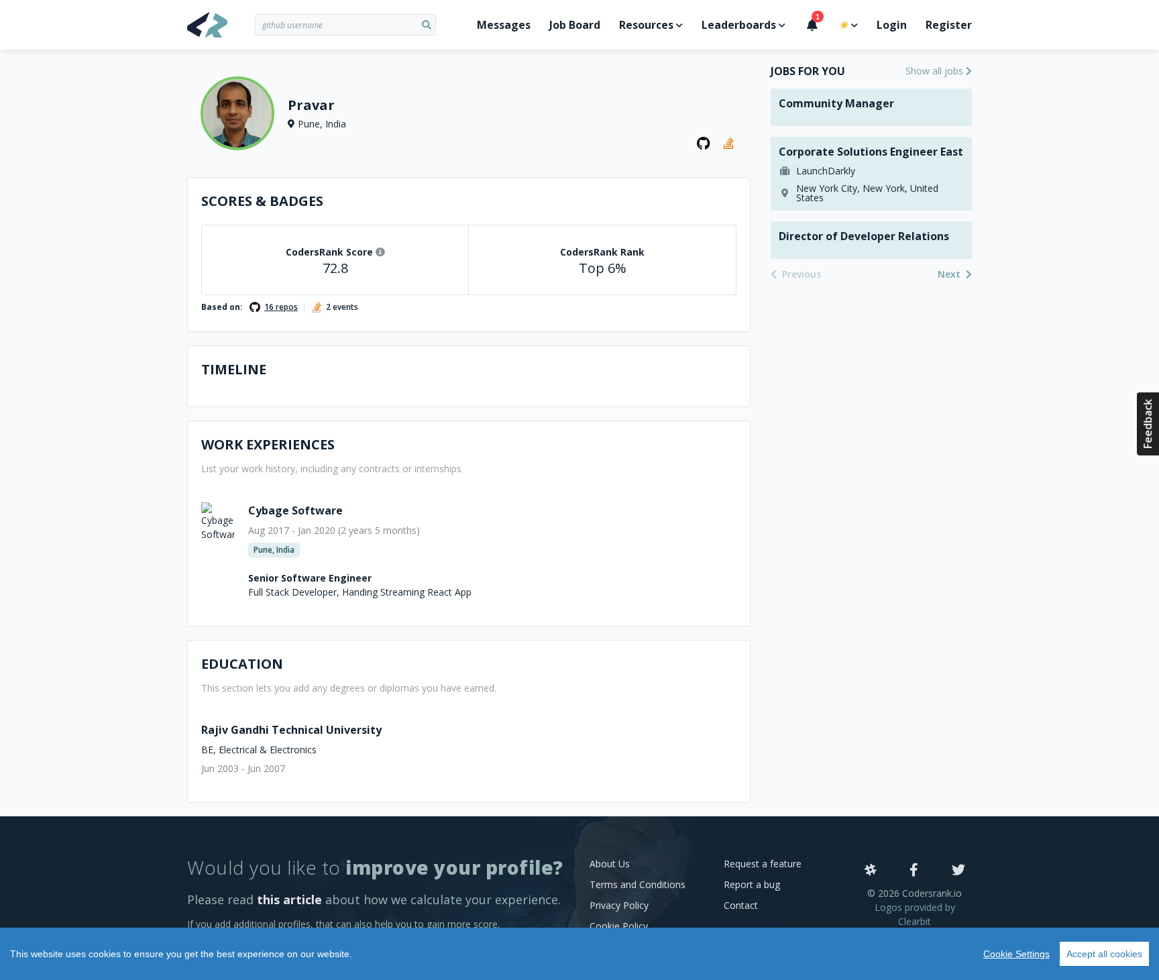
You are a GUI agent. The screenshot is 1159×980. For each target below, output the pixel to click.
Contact (741, 905)
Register (949, 24)
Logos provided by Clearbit (915, 914)
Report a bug (752, 884)
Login (892, 24)
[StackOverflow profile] (730, 143)
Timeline (233, 369)
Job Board (574, 24)
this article (289, 899)
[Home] (221, 25)
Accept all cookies (1104, 953)
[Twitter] (958, 871)
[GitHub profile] (703, 143)
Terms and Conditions (637, 884)
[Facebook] (914, 871)
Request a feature (763, 863)
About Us (610, 863)
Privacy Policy (619, 905)
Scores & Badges (262, 201)
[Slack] (870, 871)
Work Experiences (268, 444)
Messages (504, 24)
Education (242, 664)
